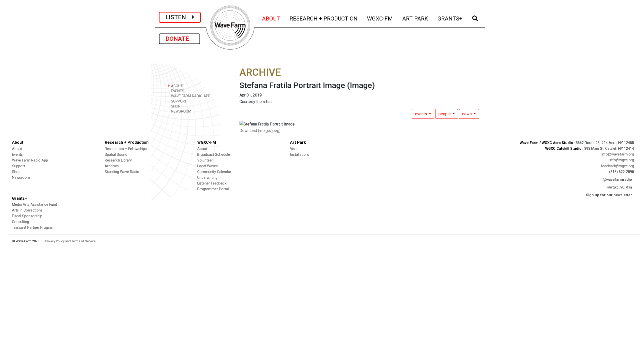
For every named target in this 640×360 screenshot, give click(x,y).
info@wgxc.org (622, 160)
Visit (293, 149)
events (421, 114)
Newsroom (21, 178)
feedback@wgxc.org (617, 166)
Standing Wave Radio (122, 172)
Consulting (20, 222)
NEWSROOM (180, 111)
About (17, 149)
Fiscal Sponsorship (27, 216)
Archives (112, 166)
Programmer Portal (213, 189)
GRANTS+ (450, 18)
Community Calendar (214, 172)
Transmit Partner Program (33, 228)
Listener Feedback (211, 183)
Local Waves (207, 166)
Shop (16, 172)
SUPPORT (178, 101)
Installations (300, 154)
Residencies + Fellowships (126, 149)
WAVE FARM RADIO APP (190, 96)
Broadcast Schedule (213, 154)
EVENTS (177, 91)
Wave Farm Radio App (30, 160)
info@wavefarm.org (618, 154)
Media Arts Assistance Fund (34, 204)
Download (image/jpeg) (260, 130)
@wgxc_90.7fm (619, 187)
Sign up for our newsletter (609, 195)
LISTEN (179, 17)
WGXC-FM (380, 18)
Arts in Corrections (27, 210)
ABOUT (271, 18)
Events (17, 154)
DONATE (180, 38)
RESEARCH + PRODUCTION (324, 18)
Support (18, 166)
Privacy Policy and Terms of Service (70, 241)
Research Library (118, 160)
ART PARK (415, 18)
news (467, 114)
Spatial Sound (116, 154)
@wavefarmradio (617, 180)
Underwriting (207, 178)
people (445, 114)
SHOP (175, 106)
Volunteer (205, 160)
